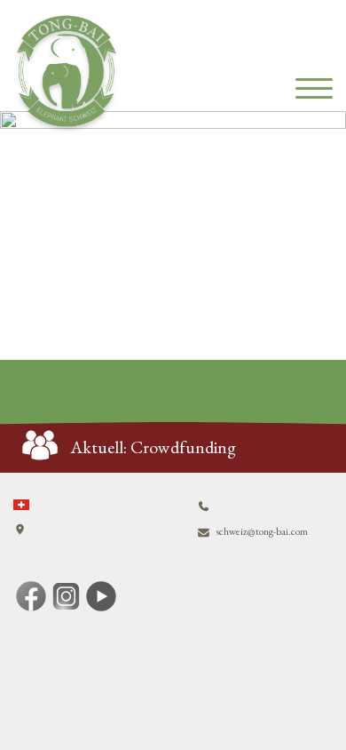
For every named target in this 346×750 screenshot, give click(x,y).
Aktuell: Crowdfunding (153, 447)
